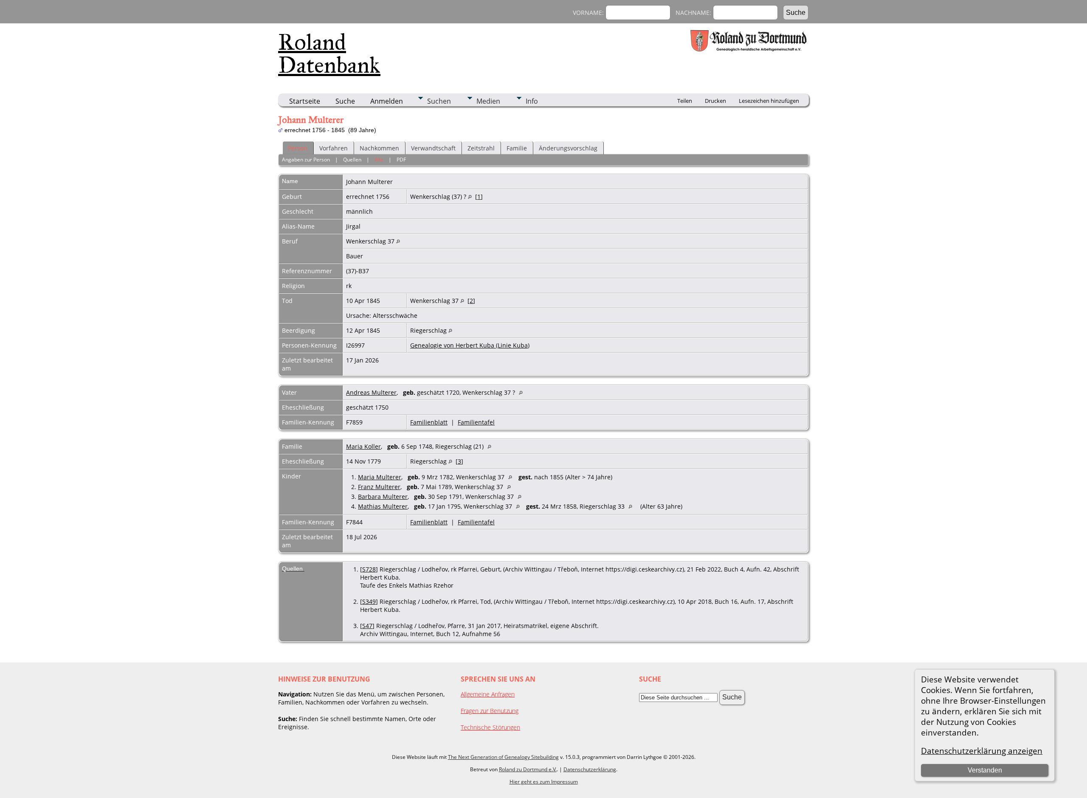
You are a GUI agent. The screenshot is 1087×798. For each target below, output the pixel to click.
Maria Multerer (379, 477)
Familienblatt (429, 422)
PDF (401, 159)
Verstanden (985, 770)
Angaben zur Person (306, 159)
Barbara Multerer (383, 496)
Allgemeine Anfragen (488, 694)
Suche (345, 101)
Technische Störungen (490, 727)
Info (532, 101)
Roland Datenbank (329, 53)
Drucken (715, 101)
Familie (517, 148)
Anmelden (386, 101)
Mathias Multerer (383, 506)
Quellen (352, 159)
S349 (369, 601)
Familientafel (476, 422)
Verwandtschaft (433, 148)
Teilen (684, 101)
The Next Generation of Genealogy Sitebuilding (503, 757)
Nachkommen (379, 148)
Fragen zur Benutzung (489, 711)
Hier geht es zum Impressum (544, 781)
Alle (379, 159)
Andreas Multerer (371, 392)
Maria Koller (363, 446)
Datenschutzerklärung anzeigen (981, 750)
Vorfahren (333, 148)
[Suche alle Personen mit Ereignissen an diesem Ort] (470, 196)
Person (297, 148)
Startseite (304, 101)
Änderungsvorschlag (568, 148)
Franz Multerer (379, 487)
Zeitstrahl (481, 148)
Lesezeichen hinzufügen (769, 101)
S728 (369, 569)
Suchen (439, 101)
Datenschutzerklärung (589, 769)
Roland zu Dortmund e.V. (528, 769)
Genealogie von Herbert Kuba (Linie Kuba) (469, 345)
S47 (367, 626)
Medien (488, 101)
